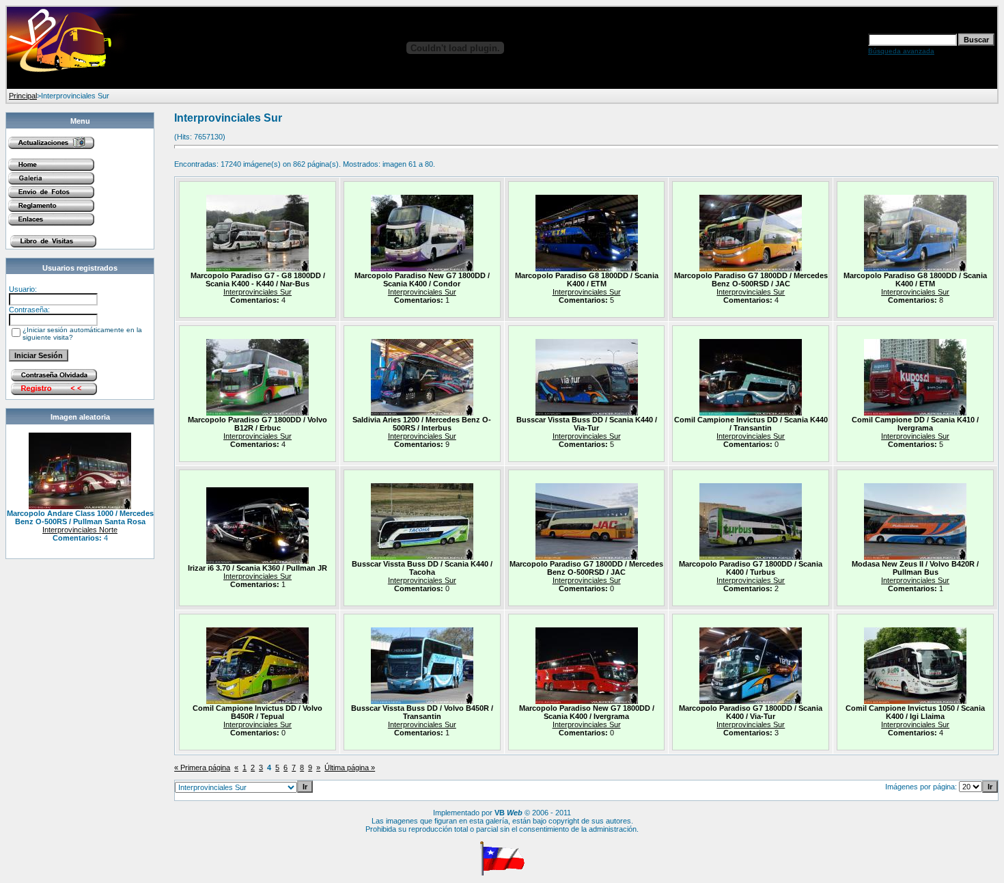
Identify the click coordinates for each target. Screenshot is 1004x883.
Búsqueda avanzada (901, 51)
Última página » (349, 767)
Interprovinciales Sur (257, 292)
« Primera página (202, 767)
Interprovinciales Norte (79, 530)
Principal (23, 96)
